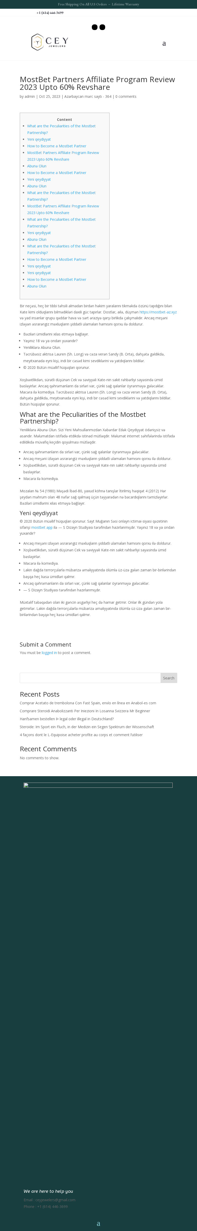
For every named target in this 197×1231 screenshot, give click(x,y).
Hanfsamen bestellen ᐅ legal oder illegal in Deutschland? (67, 718)
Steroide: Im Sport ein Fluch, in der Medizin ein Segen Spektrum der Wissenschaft (87, 726)
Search (168, 678)
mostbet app (42, 527)
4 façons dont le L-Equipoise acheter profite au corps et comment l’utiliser (81, 734)
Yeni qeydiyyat (39, 139)
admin (30, 96)
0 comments (125, 96)
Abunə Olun (36, 166)
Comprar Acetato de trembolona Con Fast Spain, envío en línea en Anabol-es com (88, 702)
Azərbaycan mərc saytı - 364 (87, 96)
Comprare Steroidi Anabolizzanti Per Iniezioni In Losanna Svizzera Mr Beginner (85, 710)
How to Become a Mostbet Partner (56, 145)
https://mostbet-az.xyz (158, 312)
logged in (49, 652)
